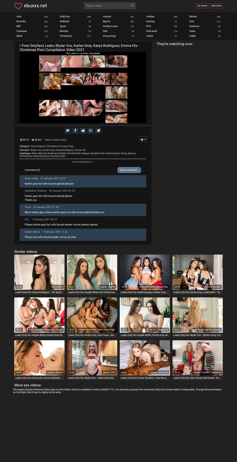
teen (35, 153)
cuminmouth (58, 156)
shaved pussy (42, 156)
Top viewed (202, 6)
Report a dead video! (56, 139)
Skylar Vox (35, 150)
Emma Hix (80, 150)
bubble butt (98, 153)
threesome (27, 156)
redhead (53, 153)
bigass (86, 153)
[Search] (132, 5)
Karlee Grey (49, 150)
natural (110, 153)
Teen (33, 146)
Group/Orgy (67, 146)
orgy (124, 153)
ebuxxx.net (35, 5)
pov (118, 153)
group (132, 153)
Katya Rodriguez (65, 150)
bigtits (63, 153)
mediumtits (75, 153)
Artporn (41, 146)
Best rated (216, 6)
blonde (43, 153)
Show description (81, 161)
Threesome (53, 146)
